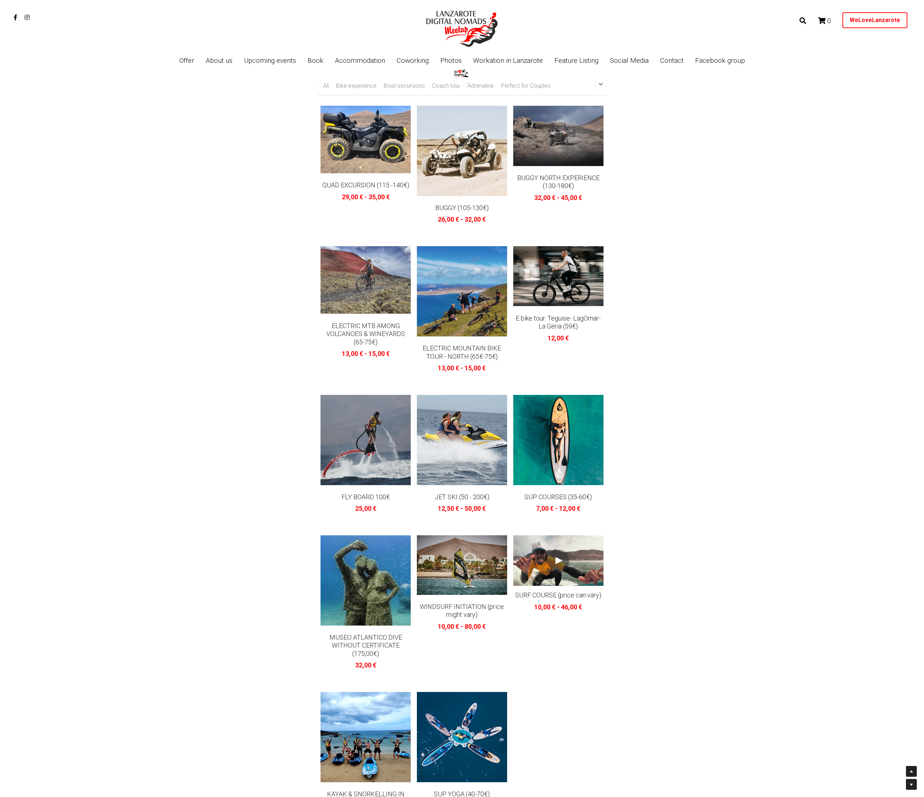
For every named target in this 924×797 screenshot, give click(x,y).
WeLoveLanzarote (875, 20)
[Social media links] (15, 17)
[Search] (802, 21)
